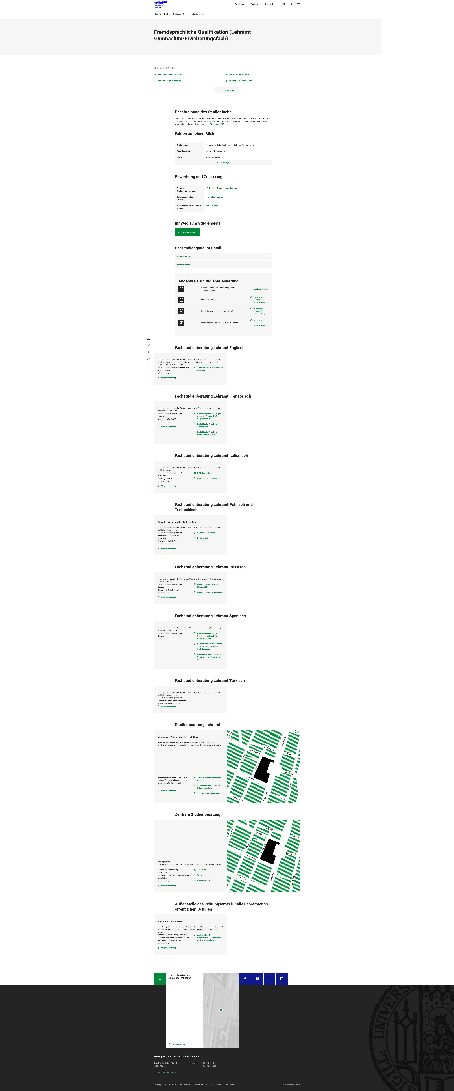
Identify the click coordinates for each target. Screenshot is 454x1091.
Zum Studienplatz (188, 232)
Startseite (157, 14)
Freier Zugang (212, 206)
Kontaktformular (204, 880)
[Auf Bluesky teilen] (148, 359)
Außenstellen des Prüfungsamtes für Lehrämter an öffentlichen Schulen (209, 937)
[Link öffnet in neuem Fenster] (202, 1010)
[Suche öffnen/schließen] (291, 4)
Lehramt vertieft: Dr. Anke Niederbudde (207, 585)
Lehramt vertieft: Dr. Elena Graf (210, 592)
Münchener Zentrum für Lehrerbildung (259, 299)
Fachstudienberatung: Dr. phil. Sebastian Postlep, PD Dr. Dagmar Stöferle (209, 416)
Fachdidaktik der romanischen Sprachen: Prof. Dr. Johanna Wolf (209, 657)
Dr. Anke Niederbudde (206, 533)
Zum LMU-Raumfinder (166, 1072)
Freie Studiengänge (214, 197)
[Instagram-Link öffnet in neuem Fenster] (270, 979)
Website (200, 875)
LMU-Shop (229, 1085)
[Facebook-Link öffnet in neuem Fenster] (245, 979)
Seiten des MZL (218, 124)
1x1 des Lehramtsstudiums (208, 793)
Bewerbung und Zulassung (169, 81)
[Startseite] (160, 979)
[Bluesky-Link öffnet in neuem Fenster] (257, 979)
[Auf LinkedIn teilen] (148, 366)
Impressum (185, 1085)
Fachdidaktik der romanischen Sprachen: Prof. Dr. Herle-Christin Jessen (209, 646)
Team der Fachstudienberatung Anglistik (210, 369)
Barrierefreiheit (200, 1085)
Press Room (216, 1085)
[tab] (223, 256)
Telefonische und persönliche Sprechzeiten (209, 779)
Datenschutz (170, 1085)
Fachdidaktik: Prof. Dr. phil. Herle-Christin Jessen (208, 433)
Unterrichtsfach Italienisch (208, 478)
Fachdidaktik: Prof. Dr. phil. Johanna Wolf (208, 425)
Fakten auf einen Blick (239, 74)
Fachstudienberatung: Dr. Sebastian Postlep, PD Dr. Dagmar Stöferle (207, 636)
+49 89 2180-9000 (205, 870)
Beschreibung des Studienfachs (172, 74)
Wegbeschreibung (168, 378)
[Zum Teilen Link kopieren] (148, 345)
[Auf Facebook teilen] (148, 352)
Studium (167, 14)
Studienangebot (178, 14)
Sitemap (157, 1085)
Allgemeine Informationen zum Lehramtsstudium (210, 786)
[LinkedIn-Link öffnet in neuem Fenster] (282, 979)
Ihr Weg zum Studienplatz (240, 81)
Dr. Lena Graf (202, 538)
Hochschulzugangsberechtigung (222, 188)
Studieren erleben (260, 289)
